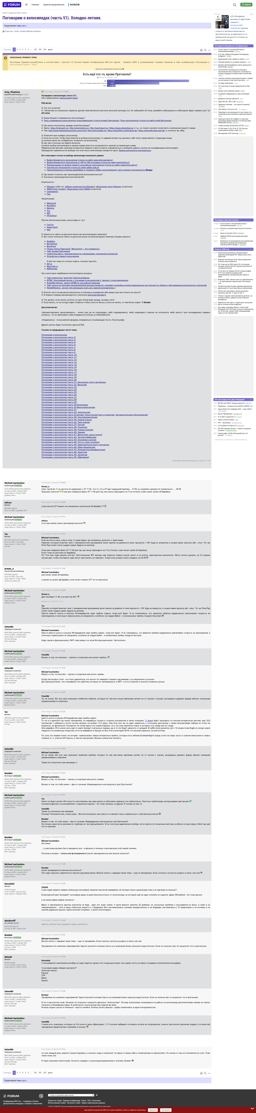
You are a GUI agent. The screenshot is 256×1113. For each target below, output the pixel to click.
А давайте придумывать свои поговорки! (233, 94)
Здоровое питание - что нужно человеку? (234, 104)
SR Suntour (52, 215)
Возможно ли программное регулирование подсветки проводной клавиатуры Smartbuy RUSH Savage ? (236, 243)
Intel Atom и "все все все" (228, 109)
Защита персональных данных (93, 1103)
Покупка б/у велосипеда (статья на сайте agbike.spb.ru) (73, 167)
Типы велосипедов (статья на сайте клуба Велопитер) (145, 120)
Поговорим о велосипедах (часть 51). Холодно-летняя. (52, 18)
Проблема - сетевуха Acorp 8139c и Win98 (233, 406)
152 (35, 49)
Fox (48, 210)
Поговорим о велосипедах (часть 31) (59, 410)
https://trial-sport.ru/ (60, 128)
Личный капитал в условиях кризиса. (232, 62)
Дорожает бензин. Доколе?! (228, 99)
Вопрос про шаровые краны (229, 91)
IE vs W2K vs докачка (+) (227, 417)
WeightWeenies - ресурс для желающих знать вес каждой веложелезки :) (81, 288)
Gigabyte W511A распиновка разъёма (234, 236)
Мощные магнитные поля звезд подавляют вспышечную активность (234, 260)
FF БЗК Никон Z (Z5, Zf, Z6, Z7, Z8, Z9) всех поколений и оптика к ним (233, 129)
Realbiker (51, 241)
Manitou (50, 208)
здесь (24, 25)
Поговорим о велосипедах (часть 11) (59, 357)
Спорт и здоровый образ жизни (15, 12)
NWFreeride (52, 269)
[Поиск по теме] (205, 50)
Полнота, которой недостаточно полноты (235, 228)
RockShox (51, 205)
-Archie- (16, 31)
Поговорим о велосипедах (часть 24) (59, 390)
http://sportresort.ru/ (99, 128)
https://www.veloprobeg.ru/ (121, 128)
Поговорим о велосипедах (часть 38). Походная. (64, 427)
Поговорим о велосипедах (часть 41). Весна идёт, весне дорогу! (71, 435)
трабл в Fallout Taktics (226, 420)
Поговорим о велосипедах (54, 335)
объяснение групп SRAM (78, 189)
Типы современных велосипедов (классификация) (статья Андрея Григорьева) (81, 120)
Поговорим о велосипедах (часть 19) (59, 377)
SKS (48, 230)
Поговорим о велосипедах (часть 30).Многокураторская (68, 407)
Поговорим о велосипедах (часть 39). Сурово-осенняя (67, 430)
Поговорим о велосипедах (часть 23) (59, 387)
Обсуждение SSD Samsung (228, 133)
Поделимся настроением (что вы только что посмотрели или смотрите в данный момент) (235, 113)
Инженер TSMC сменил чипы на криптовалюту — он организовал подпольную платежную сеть (235, 281)
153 (40, 49)
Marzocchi (51, 203)
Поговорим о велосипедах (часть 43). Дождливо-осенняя (68, 440)
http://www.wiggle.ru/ (96, 130)
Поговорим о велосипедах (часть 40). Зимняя (63, 432)
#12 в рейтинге (25, 779)
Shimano (51, 186)
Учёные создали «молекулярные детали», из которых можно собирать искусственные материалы (235, 298)
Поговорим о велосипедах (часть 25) (59, 392)
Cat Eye (50, 225)
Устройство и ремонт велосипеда (63, 256)
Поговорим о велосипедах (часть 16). (59, 370)
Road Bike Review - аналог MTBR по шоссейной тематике (73, 283)
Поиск (83, 1100)
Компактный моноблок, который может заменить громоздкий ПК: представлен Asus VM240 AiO (234, 255)
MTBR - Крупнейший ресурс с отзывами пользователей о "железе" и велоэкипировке (87, 280)
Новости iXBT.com (222, 249)
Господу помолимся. (226, 83)
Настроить (165, 1110)
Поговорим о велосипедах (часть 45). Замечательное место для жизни (75, 445)
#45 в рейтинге (23, 540)
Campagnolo (52, 191)
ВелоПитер (52, 244)
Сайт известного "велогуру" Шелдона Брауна (68, 278)
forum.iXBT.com (98, 1106)
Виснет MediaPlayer (225, 414)
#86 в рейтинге (25, 633)
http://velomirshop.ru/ (79, 128)
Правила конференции (71, 1100)
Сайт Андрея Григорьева (58, 251)
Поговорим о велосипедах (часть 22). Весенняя (64, 385)
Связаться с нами (55, 1100)
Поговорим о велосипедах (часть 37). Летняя (63, 425)
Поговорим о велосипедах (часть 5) (58, 345)
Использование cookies (57, 1103)
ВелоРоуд (51, 246)
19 (116, 77)
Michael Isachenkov (34, 31)
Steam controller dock (228, 233)
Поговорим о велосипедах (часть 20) (59, 380)
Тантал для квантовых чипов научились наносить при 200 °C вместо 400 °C (233, 292)
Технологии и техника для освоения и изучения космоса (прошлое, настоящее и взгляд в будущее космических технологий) (234, 72)
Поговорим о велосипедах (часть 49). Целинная (64, 455)
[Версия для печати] (201, 50)
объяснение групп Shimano (108, 186)
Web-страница (10, 641)
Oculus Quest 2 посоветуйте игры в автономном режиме (231, 50)
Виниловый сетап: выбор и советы (231, 59)
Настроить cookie (73, 1103)
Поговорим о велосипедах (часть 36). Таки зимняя (65, 422)
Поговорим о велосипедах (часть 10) (59, 355)
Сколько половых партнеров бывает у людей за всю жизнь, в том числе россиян (235, 79)
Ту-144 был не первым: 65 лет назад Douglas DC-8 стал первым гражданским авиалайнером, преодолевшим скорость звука (234, 274)
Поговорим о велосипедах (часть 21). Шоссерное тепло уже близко (73, 382)
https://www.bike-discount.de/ (151, 130)
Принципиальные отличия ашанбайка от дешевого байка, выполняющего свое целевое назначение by (99, 170)
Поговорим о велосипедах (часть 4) (58, 342)
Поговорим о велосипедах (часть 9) (58, 352)
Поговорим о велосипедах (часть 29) (59, 402)
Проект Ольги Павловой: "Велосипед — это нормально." (73, 249)
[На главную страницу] (12, 4)
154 (44, 49)
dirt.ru (49, 264)
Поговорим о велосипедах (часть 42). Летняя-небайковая (68, 437)
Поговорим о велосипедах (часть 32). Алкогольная (65, 412)
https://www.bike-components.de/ (122, 130)
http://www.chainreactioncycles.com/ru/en (68, 130)
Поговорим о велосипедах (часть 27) (59, 397)
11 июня (149, 720)
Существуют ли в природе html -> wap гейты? (235, 409)
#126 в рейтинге (24, 98)
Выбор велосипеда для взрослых (135, 150)
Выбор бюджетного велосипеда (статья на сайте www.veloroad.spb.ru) (80, 160)
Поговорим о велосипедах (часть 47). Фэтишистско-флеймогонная (73, 449)
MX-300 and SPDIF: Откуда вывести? (231, 403)
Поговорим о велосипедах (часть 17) (59, 372)
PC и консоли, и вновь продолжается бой (233, 86)
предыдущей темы (68, 98)
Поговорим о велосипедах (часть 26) (59, 395)
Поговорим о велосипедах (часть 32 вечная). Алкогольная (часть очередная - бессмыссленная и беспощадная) (94, 415)
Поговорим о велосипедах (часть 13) (59, 362)
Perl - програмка (224, 423)
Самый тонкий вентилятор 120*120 (231, 126)
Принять (152, 1110)
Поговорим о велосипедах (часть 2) (58, 337)
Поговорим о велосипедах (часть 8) (58, 350)
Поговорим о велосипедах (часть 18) (59, 375)
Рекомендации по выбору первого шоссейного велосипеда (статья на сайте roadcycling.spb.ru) (92, 165)
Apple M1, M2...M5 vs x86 (227, 102)
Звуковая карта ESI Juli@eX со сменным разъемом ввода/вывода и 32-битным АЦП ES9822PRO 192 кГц (234, 121)
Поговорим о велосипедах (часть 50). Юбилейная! (65, 457)
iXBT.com (52, 1106)
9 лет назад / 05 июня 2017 (56, 92)
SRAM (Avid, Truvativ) (56, 189)
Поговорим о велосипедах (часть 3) (58, 340)
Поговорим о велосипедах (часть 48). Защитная (64, 452)
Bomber (23, 31)
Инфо (207, 92)
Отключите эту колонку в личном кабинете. (231, 440)
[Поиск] (235, 4)
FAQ (89, 1100)
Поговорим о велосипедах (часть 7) (58, 347)
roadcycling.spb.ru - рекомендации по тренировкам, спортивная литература (82, 254)
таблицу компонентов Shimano (79, 186)
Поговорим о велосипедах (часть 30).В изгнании (64, 405)
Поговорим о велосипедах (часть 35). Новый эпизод (66, 420)
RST (48, 213)
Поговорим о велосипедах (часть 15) (59, 367)
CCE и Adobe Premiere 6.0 (227, 426)
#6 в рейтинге (25, 489)
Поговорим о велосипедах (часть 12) (59, 360)
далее (50, 49)
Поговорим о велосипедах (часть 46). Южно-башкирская (68, 447)
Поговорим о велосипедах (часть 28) (59, 400)
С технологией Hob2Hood (236, 25)
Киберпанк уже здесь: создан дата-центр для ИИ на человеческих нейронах (235, 303)
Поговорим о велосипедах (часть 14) (59, 365)
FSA (48, 194)
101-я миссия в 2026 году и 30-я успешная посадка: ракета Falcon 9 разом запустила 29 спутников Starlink (235, 266)
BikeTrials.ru (52, 266)
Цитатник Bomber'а (97, 295)
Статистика (96, 1100)
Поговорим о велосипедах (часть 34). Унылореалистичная (69, 417)
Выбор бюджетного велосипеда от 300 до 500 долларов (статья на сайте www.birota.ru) (88, 162)
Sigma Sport (52, 227)
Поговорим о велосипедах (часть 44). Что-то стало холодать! (70, 442)
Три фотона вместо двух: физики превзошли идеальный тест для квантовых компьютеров (235, 287)
